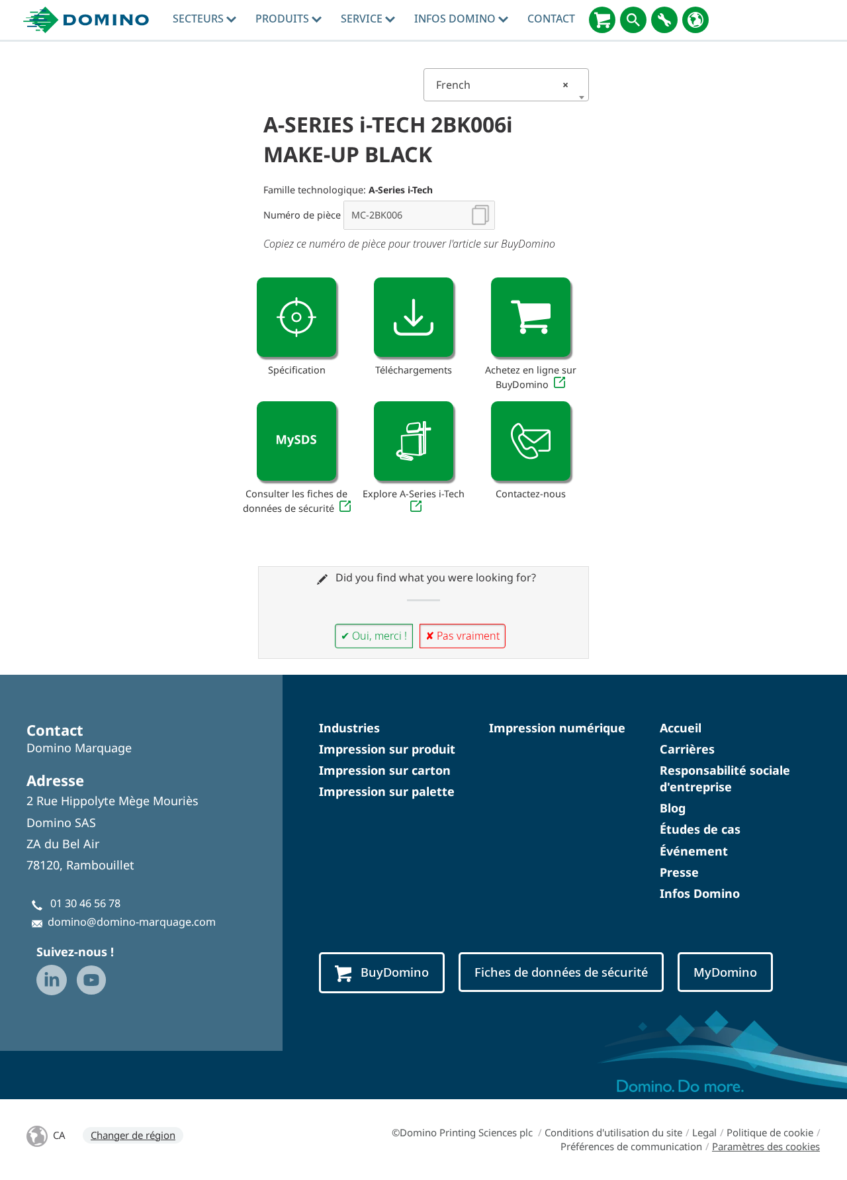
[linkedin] (51, 980)
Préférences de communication (631, 1146)
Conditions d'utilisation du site (613, 1132)
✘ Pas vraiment (462, 635)
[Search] (633, 20)
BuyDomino (395, 971)
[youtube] (91, 980)
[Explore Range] (413, 441)
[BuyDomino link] (530, 317)
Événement (694, 851)
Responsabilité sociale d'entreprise (725, 778)
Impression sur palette (387, 791)
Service (363, 18)
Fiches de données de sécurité (561, 971)
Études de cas (700, 829)
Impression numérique (557, 728)
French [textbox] (502, 84)
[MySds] (296, 441)
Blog (673, 808)
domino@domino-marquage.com (132, 921)
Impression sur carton (385, 770)
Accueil (680, 728)
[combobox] (506, 84)
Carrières (687, 749)
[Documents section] (413, 317)
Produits (283, 18)
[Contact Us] (530, 441)
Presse (679, 872)
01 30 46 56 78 (85, 903)
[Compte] (664, 20)
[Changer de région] (695, 20)
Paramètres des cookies (766, 1146)
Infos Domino (456, 18)
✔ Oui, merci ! (374, 635)
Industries (349, 728)
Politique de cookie (770, 1132)
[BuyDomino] (602, 20)
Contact (551, 18)
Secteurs (199, 18)
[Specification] (296, 317)
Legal (704, 1132)
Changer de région (133, 1135)
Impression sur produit (387, 749)
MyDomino (725, 971)
